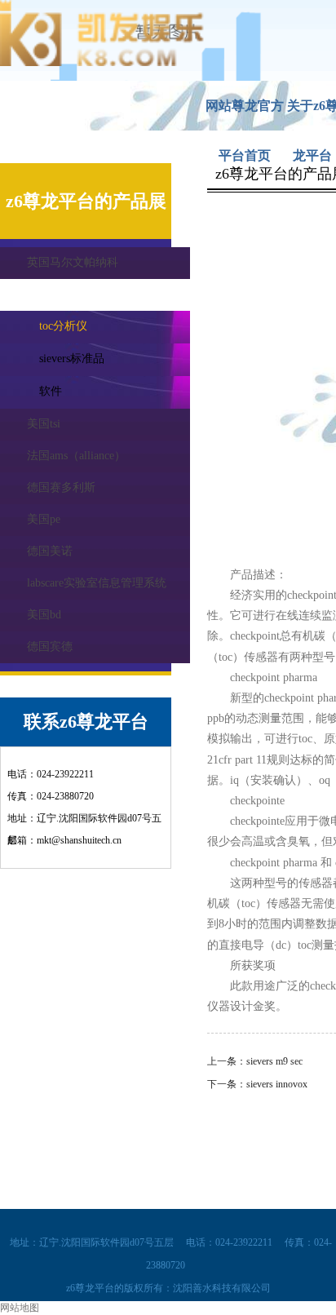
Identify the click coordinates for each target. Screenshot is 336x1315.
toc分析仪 (63, 326)
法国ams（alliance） (76, 455)
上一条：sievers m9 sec (255, 1061)
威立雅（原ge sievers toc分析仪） (108, 294)
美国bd (44, 615)
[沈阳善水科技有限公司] (102, 63)
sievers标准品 (71, 358)
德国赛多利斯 (61, 487)
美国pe (43, 519)
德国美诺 (50, 551)
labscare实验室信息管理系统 (96, 583)
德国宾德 (50, 646)
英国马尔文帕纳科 (72, 262)
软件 (50, 391)
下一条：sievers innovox (257, 1084)
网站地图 (19, 1307)
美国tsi (43, 424)
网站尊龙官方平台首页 (245, 115)
